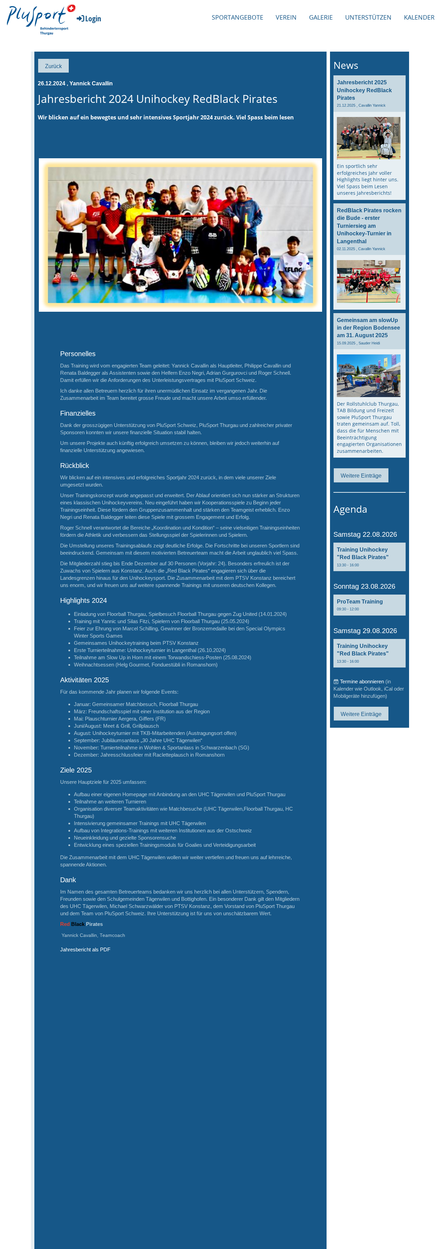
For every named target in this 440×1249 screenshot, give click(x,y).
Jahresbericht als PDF (85, 949)
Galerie (321, 17)
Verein (286, 17)
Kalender (419, 17)
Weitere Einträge (361, 475)
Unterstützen (368, 17)
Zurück (53, 66)
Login (93, 18)
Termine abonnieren (362, 681)
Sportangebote (237, 17)
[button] (369, 557)
